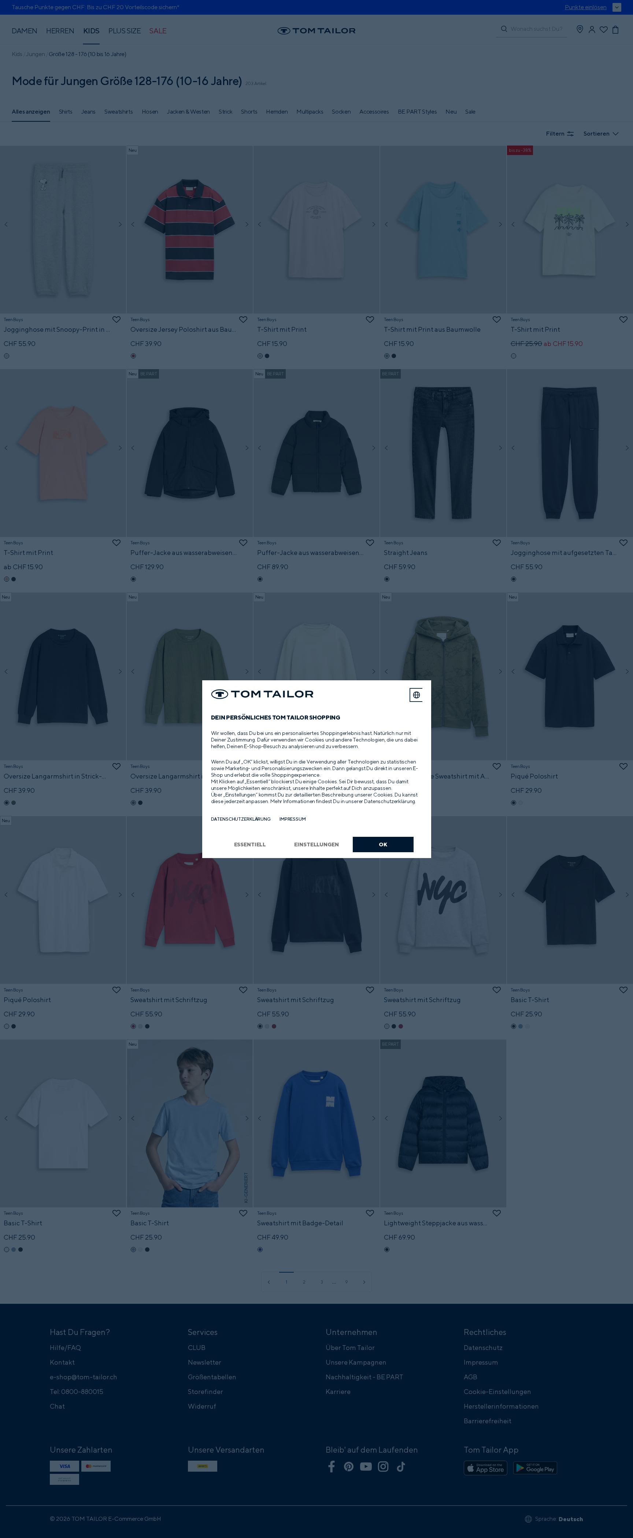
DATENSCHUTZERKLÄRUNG (241, 819)
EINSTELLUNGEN (316, 844)
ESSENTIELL (250, 844)
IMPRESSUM (293, 819)
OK (383, 844)
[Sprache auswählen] (416, 695)
